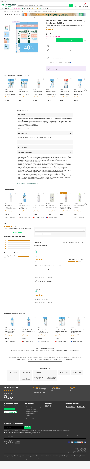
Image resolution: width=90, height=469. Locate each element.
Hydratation (27, 11)
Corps (22, 11)
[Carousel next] (85, 89)
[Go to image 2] (6, 34)
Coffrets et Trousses (30, 350)
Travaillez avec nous (31, 409)
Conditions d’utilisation (81, 449)
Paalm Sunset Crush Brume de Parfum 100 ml (23, 356)
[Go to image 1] (6, 28)
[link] (11, 227)
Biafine (47, 27)
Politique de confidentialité (80, 448)
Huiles (37, 350)
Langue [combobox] (46, 234)
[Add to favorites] (85, 40)
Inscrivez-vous (27, 427)
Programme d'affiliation (32, 411)
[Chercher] (71, 5)
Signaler (50, 277)
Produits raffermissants (74, 350)
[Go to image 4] (6, 47)
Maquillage (42, 350)
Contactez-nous (9, 409)
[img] (27, 37)
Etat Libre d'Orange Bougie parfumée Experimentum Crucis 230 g (41, 357)
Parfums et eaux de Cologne (57, 350)
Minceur (47, 350)
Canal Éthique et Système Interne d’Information (76, 452)
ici (12, 436)
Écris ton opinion (17, 232)
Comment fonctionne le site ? (33, 408)
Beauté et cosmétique (15, 11)
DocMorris (7, 11)
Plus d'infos (54, 69)
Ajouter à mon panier (69, 40)
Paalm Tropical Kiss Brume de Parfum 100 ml (43, 356)
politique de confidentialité (15, 432)
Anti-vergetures (21, 350)
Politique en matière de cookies (79, 451)
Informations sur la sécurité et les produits (27, 183)
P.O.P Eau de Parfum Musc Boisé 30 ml (43, 359)
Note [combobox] (37, 234)
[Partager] (84, 21)
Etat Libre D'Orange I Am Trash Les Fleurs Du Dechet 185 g (69, 357)
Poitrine (65, 350)
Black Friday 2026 (30, 419)
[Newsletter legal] (5, 432)
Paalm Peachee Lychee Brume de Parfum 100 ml (65, 356)
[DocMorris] (9, 5)
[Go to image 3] (6, 40)
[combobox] (75, 242)
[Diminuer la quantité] (47, 40)
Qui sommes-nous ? (31, 406)
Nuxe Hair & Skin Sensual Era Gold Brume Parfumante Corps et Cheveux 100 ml (45, 361)
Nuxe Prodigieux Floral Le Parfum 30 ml (25, 359)
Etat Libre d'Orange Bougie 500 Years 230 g (17, 357)
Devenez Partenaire (31, 413)
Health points (29, 415)
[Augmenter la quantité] (52, 40)
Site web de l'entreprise (31, 417)
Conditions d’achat (82, 450)
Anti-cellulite (14, 350)
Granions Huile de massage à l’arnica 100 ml (62, 359)
